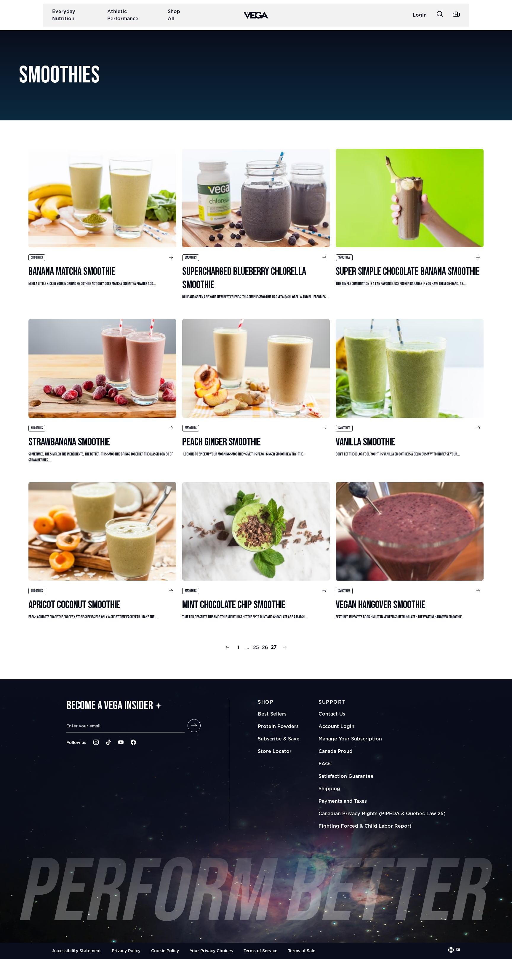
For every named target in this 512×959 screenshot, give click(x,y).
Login (420, 14)
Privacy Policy (126, 950)
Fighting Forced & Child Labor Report (365, 826)
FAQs (325, 763)
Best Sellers (272, 713)
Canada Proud (336, 751)
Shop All (174, 15)
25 (256, 647)
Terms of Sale (301, 950)
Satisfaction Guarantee (346, 776)
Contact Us (332, 713)
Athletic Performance (122, 15)
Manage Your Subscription (350, 738)
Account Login (336, 726)
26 (265, 647)
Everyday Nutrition (63, 15)
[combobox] (454, 949)
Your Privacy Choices (211, 950)
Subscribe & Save (279, 738)
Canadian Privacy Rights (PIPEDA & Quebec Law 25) (382, 813)
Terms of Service (260, 950)
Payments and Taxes (343, 801)
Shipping (329, 788)
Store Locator (275, 751)
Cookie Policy (165, 950)
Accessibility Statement (76, 950)
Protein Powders (278, 726)
